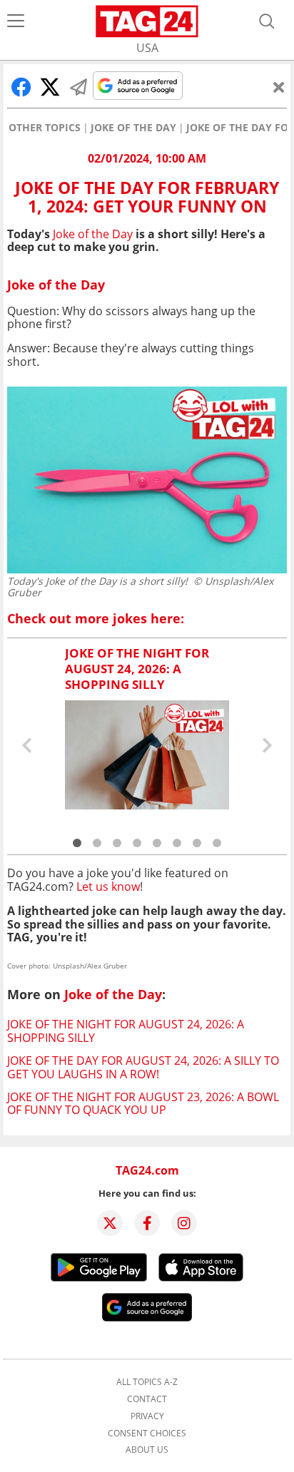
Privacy (147, 1416)
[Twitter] (110, 1223)
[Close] (279, 87)
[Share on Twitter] (50, 87)
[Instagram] (184, 1223)
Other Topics (45, 127)
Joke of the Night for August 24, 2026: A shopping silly (125, 1030)
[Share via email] (78, 87)
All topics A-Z (147, 1382)
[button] (77, 843)
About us (147, 1450)
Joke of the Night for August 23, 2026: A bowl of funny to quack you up (143, 1103)
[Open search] (267, 21)
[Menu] (15, 21)
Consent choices (147, 1433)
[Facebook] (147, 1223)
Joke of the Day (133, 127)
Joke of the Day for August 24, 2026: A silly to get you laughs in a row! (143, 1067)
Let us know (108, 886)
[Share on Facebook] (21, 87)
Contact (147, 1399)
